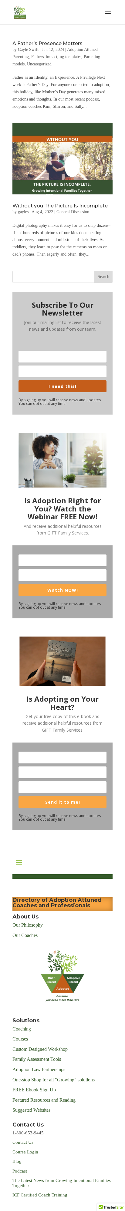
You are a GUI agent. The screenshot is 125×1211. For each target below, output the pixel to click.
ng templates (70, 57)
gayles (23, 212)
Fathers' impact (44, 57)
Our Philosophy (27, 925)
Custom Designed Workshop (40, 1049)
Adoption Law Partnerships (38, 1069)
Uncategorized (39, 64)
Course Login (25, 1152)
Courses (20, 1038)
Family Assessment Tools (36, 1059)
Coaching (21, 1028)
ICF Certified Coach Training (39, 1195)
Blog (17, 1161)
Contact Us (22, 1142)
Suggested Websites (31, 1110)
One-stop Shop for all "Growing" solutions (53, 1079)
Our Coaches (25, 935)
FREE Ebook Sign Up (34, 1089)
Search (103, 276)
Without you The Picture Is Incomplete (60, 206)
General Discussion (72, 212)
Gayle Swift (28, 49)
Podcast (20, 1171)
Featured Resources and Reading (44, 1100)
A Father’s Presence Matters (47, 43)
